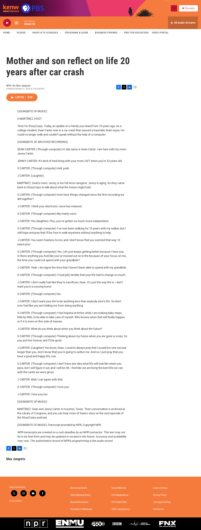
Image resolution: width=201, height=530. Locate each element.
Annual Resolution (79, 502)
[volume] (16, 22)
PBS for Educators (136, 32)
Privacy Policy (160, 495)
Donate (190, 8)
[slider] (21, 22)
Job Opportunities (162, 502)
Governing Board (78, 488)
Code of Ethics (160, 488)
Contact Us (158, 509)
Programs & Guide (76, 32)
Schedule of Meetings (81, 509)
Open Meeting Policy (80, 495)
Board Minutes (119, 488)
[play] (7, 23)
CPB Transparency (121, 509)
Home (6, 32)
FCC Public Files (119, 502)
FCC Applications (120, 495)
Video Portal (160, 32)
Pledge (21, 32)
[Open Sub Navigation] (12, 32)
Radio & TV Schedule (45, 32)
